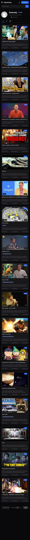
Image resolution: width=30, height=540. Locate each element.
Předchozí (6, 507)
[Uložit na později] (7, 27)
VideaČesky (8, 2)
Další (25, 507)
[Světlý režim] (19, 2)
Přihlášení (25, 2)
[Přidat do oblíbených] (4, 27)
